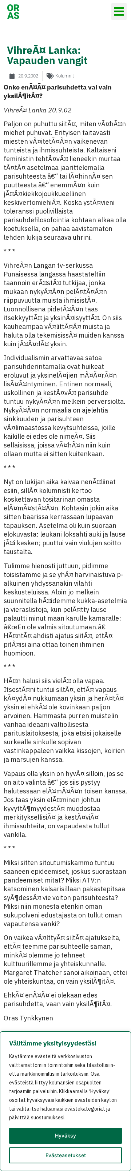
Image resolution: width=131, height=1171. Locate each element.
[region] (65, 1101)
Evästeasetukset (65, 1155)
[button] (119, 11)
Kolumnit (64, 76)
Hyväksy (65, 1135)
